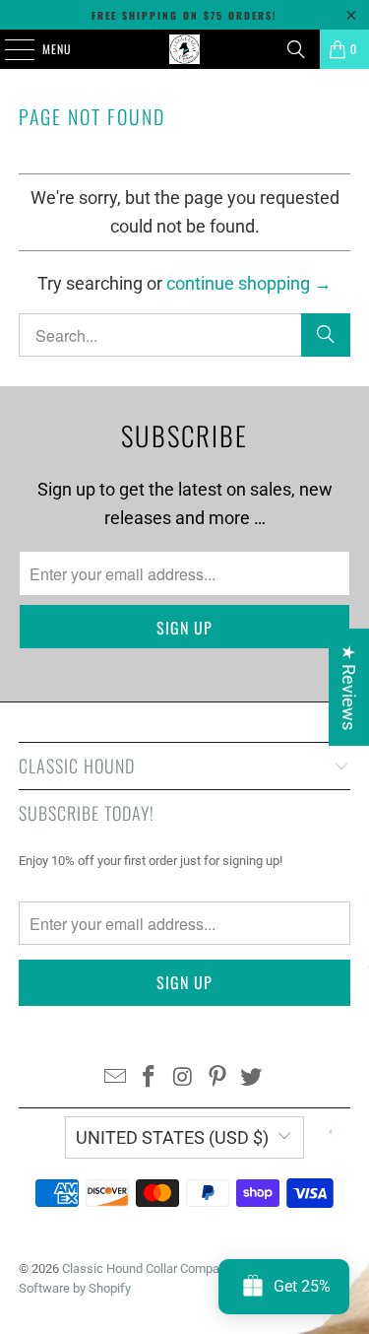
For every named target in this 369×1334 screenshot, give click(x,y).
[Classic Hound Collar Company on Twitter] (252, 1078)
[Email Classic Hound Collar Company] (115, 1078)
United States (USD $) (172, 1137)
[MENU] (9, 49)
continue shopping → (249, 283)
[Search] (296, 49)
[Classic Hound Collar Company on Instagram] (184, 1078)
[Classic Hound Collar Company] (184, 49)
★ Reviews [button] (348, 687)
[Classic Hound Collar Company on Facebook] (149, 1078)
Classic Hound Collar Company (146, 1268)
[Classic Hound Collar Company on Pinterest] (217, 1078)
